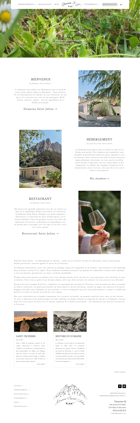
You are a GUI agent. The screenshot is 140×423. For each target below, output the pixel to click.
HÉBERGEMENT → (22, 390)
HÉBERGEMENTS (26, 4)
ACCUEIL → (19, 386)
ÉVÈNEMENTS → (21, 398)
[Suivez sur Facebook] (120, 386)
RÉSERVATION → (21, 406)
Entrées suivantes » (120, 372)
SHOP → (17, 402)
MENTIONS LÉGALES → (118, 393)
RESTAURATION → (21, 394)
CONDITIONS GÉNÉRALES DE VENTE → (112, 396)
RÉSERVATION (109, 4)
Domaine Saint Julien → (40, 109)
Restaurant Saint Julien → (40, 233)
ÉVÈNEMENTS (90, 4)
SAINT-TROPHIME (26, 336)
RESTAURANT (45, 4)
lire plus (41, 364)
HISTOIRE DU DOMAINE (68, 336)
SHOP (56, 4)
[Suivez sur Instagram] (124, 386)
